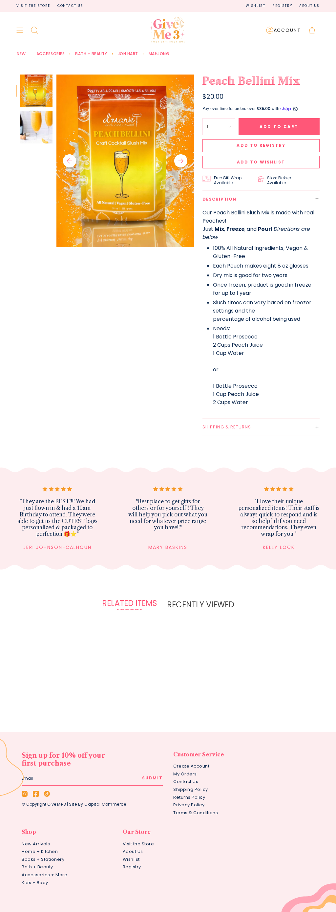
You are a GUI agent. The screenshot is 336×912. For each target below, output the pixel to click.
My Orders (185, 774)
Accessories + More (44, 875)
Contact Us (70, 5)
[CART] (312, 30)
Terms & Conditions (195, 813)
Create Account (191, 766)
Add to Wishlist (261, 162)
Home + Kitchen (40, 851)
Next (180, 160)
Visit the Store (33, 5)
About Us (309, 5)
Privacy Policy (188, 805)
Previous (69, 160)
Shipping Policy (190, 789)
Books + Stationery (43, 859)
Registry (282, 5)
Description (219, 199)
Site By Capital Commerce (97, 804)
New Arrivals (36, 844)
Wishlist (255, 5)
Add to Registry (261, 145)
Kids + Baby (35, 882)
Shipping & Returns (226, 427)
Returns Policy (189, 797)
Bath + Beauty (37, 867)
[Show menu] (19, 30)
